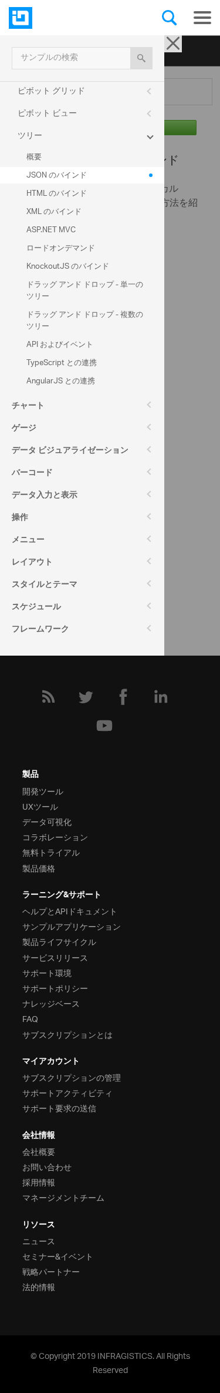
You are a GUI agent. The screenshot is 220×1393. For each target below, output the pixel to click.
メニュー (28, 541)
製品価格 (38, 867)
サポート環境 (47, 972)
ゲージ (24, 429)
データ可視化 (47, 821)
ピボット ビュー (47, 114)
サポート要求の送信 (59, 1107)
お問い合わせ (47, 1166)
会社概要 (38, 1151)
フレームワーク (40, 630)
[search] (141, 58)
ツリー (30, 136)
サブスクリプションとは (67, 1034)
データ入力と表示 (44, 496)
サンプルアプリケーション (71, 925)
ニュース (38, 1240)
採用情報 (38, 1181)
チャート (28, 407)
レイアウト (32, 563)
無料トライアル (51, 851)
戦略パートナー (51, 1271)
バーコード (32, 474)
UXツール (40, 806)
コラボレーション (55, 836)
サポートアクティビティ (67, 1092)
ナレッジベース (51, 1003)
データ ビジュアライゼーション (70, 451)
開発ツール (42, 790)
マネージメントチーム (63, 1197)
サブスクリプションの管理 (71, 1077)
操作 (20, 518)
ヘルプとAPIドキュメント (69, 910)
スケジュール (36, 608)
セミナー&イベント (57, 1255)
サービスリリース (55, 957)
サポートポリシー (55, 987)
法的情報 (38, 1286)
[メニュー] (202, 17)
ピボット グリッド (51, 91)
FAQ (30, 1018)
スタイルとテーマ (44, 585)
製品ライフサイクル (59, 941)
